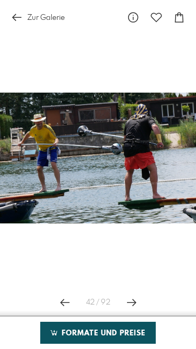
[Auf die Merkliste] (156, 17)
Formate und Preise (102, 333)
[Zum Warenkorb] (179, 17)
